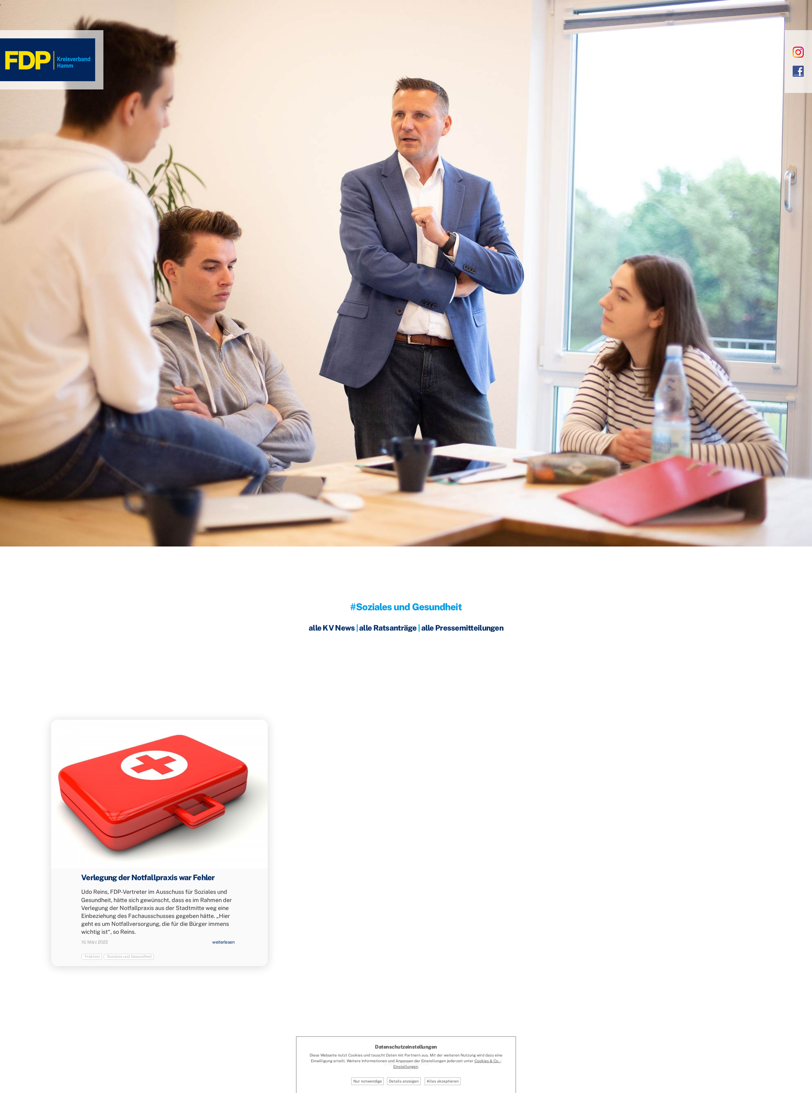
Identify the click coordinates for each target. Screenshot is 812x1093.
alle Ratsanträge (387, 627)
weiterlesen (223, 942)
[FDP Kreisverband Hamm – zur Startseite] (47, 78)
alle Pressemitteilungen (462, 627)
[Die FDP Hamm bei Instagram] (798, 51)
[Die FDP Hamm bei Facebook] (798, 70)
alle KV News (332, 627)
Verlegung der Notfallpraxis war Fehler (148, 877)
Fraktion (92, 956)
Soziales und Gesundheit (129, 956)
